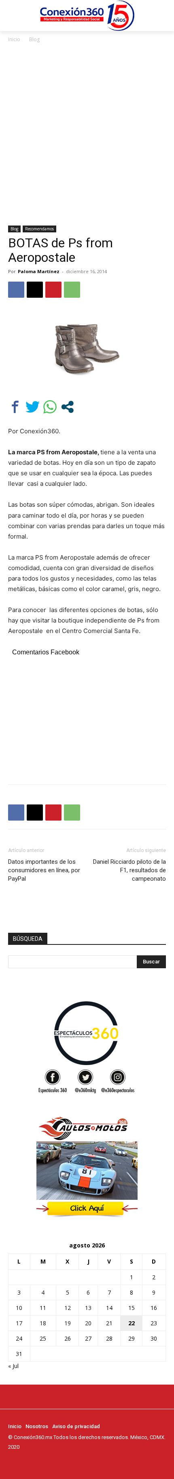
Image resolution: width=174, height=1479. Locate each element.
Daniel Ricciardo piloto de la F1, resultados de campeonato (129, 870)
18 (43, 1323)
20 (88, 1323)
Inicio (14, 39)
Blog (34, 39)
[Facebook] (16, 290)
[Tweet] (32, 407)
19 (67, 1323)
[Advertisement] (87, 134)
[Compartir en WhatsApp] (50, 407)
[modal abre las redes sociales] (67, 407)
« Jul (13, 1366)
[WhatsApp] (72, 290)
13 (88, 1308)
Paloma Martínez (38, 271)
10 (19, 1308)
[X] (35, 290)
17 (19, 1323)
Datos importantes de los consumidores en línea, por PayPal (44, 870)
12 (67, 1308)
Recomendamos (39, 229)
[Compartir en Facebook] (15, 407)
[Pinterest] (53, 290)
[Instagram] (24, 1462)
